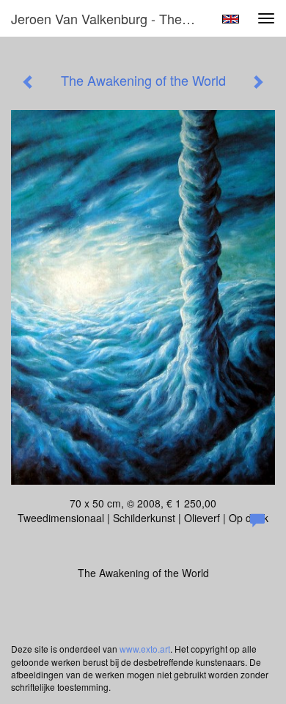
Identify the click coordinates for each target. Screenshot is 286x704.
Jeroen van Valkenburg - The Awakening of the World (109, 18)
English (230, 19)
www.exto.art (145, 648)
